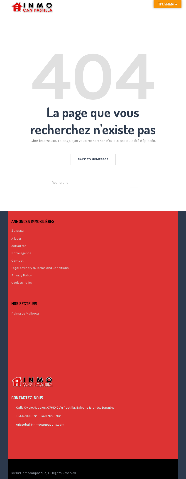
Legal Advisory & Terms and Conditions (40, 268)
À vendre (17, 231)
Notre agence (21, 253)
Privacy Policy (21, 275)
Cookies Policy (21, 283)
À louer (16, 239)
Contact (17, 261)
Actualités (18, 246)
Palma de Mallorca (25, 313)
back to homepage (93, 159)
